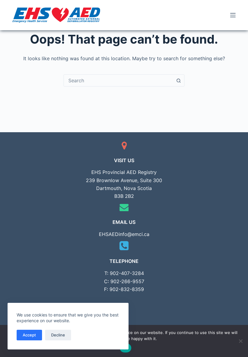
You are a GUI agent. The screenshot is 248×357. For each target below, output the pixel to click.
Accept (29, 334)
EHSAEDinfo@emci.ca (124, 234)
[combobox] (118, 80)
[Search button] (178, 80)
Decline (58, 334)
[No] (240, 341)
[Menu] (233, 15)
